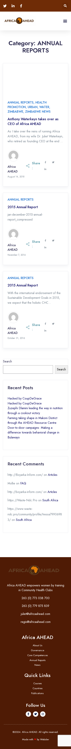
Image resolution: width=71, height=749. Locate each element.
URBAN (32, 107)
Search (7, 361)
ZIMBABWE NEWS (38, 111)
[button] (65, 6)
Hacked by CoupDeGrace (25, 398)
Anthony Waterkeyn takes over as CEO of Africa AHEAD (33, 121)
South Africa (50, 500)
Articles (52, 475)
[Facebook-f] (28, 714)
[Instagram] (42, 714)
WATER (44, 107)
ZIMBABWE (15, 111)
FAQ (23, 483)
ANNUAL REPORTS (21, 102)
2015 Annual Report (23, 207)
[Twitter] (35, 714)
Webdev (44, 739)
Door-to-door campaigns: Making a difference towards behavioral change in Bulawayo (33, 433)
